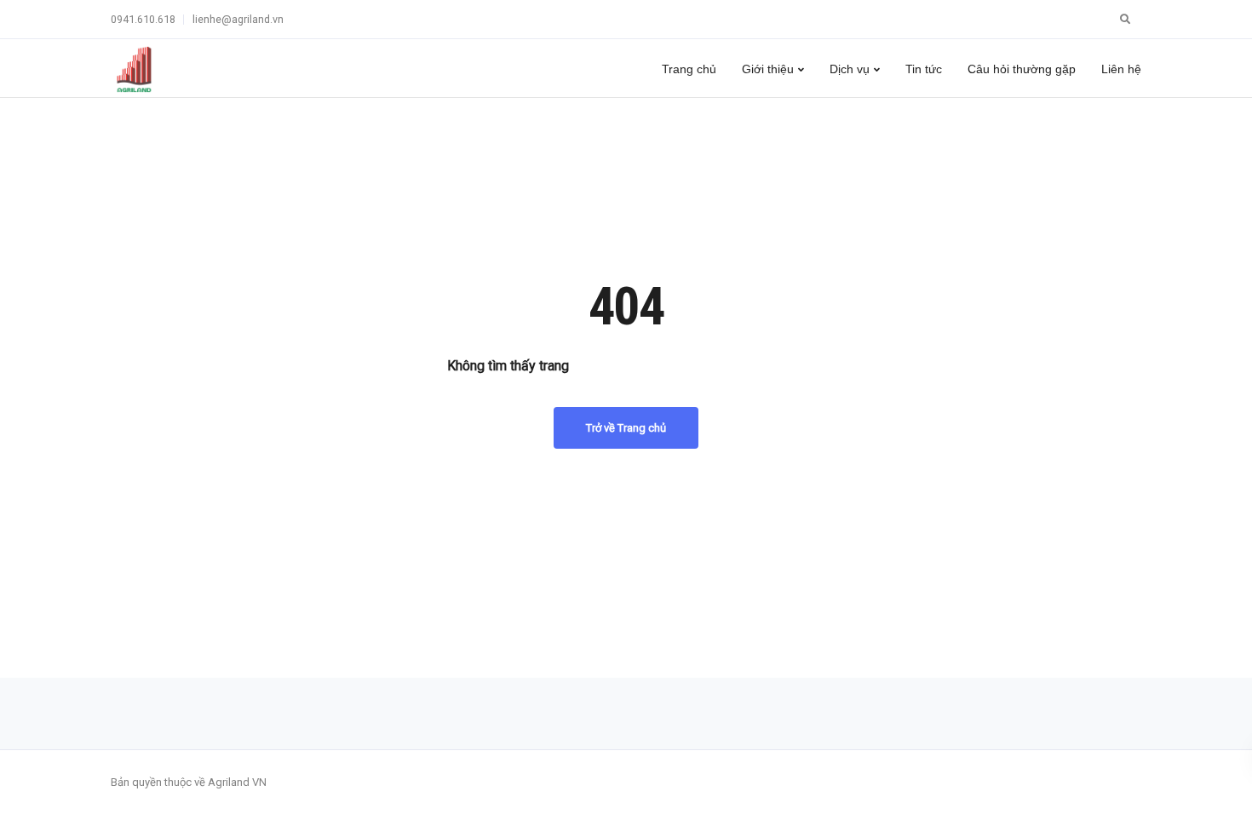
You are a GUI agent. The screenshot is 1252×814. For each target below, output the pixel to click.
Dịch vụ (850, 69)
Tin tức (923, 69)
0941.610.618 (143, 19)
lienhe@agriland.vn (238, 19)
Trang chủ (689, 69)
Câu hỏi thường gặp (1022, 69)
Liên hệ (1121, 69)
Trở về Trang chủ (626, 427)
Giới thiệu (768, 69)
